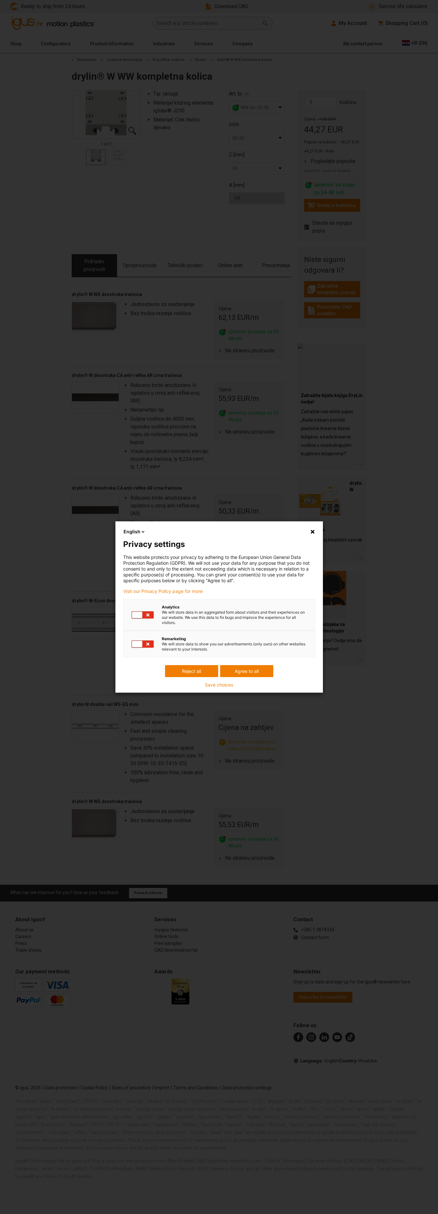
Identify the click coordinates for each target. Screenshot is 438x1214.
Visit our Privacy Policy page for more (163, 591)
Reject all (191, 671)
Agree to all (247, 671)
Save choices (219, 684)
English (132, 531)
